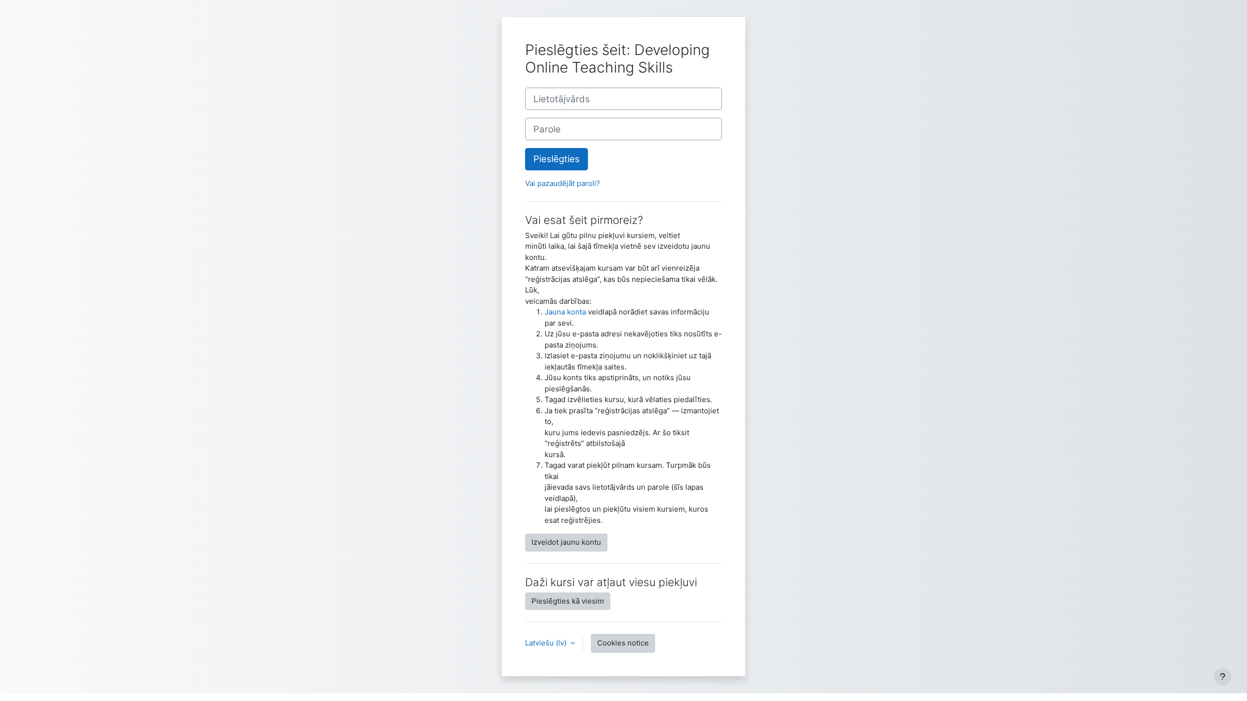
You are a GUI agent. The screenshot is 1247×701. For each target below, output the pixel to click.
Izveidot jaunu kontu (566, 542)
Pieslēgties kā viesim (567, 601)
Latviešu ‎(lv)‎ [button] (546, 642)
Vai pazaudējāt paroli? (562, 183)
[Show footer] (1222, 676)
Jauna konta (565, 311)
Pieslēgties (556, 159)
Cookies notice (623, 642)
